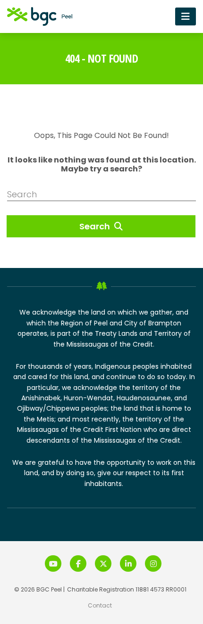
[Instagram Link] (153, 563)
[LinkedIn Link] (128, 563)
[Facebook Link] (78, 563)
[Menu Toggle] (185, 16)
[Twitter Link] (103, 563)
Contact (100, 605)
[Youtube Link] (53, 563)
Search (95, 226)
